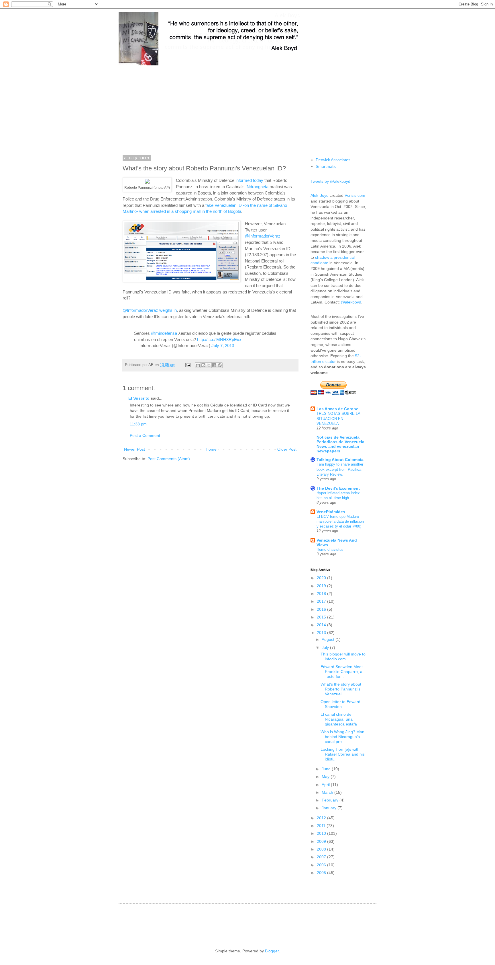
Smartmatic (326, 166)
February (330, 800)
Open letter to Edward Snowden (340, 704)
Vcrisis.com (355, 195)
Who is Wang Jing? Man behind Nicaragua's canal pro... (342, 736)
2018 (322, 593)
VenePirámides (331, 511)
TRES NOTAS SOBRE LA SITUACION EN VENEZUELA (338, 418)
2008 (322, 849)
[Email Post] (188, 365)
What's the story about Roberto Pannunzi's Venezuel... (341, 689)
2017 (322, 601)
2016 (322, 609)
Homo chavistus (330, 549)
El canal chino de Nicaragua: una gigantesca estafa (339, 719)
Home (211, 449)
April (326, 784)
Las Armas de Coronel (338, 408)
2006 (322, 865)
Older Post (286, 449)
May (326, 776)
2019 (322, 585)
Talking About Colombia (340, 459)
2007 (322, 857)
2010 (322, 833)
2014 (322, 624)
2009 (322, 841)
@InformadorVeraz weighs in (150, 310)
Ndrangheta (257, 186)
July (326, 647)
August (328, 639)
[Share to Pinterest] (220, 365)
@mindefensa (164, 333)
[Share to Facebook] (214, 365)
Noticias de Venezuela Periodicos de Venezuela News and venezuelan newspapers (340, 444)
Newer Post (134, 449)
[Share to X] (209, 365)
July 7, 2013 (222, 345)
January (329, 808)
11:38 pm (138, 424)
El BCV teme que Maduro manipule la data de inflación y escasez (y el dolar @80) (340, 521)
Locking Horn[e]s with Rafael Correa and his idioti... (343, 754)
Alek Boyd (320, 195)
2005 (322, 872)
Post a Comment (145, 435)
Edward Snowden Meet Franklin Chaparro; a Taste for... (342, 671)
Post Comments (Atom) (169, 458)
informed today (249, 180)
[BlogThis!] (203, 365)
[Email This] (198, 365)
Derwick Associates (333, 159)
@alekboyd (351, 302)
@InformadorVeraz (262, 236)
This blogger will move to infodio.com (343, 656)
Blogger (272, 951)
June (327, 768)
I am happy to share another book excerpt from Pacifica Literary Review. (340, 469)
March (328, 792)
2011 (322, 825)
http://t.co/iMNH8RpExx (219, 339)
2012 (322, 818)
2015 (322, 617)
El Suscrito (139, 398)
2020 (322, 577)
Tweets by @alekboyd (330, 181)
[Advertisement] (247, 106)
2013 (322, 632)
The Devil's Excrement (338, 488)
